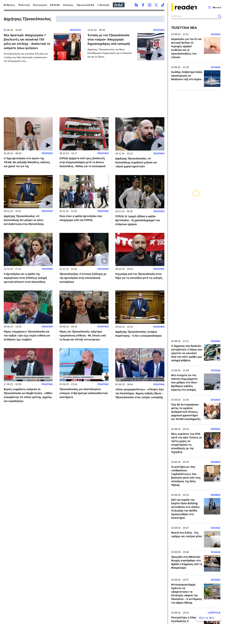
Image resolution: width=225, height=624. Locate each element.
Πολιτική (24, 5)
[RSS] (136, 5)
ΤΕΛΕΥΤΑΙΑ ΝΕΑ (184, 27)
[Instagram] (149, 5)
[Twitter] (156, 5)
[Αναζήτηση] (219, 16)
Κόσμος (68, 5)
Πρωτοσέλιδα (85, 5)
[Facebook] (143, 5)
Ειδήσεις (9, 5)
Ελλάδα (55, 5)
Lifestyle (104, 5)
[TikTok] (162, 5)
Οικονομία (40, 5)
